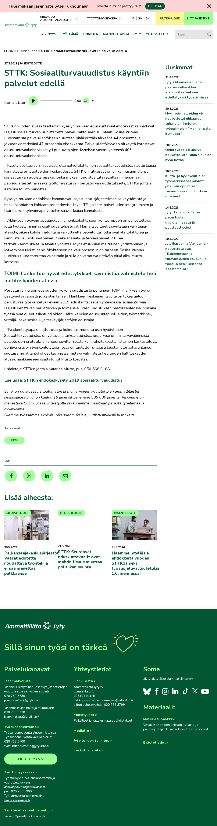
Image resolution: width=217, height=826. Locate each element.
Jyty (137, 34)
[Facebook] (156, 691)
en (148, 18)
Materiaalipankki (157, 719)
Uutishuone (28, 51)
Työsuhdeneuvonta (20, 727)
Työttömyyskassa (102, 18)
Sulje (209, 6)
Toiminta (90, 34)
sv (140, 18)
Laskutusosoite (87, 750)
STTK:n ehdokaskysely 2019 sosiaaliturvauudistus (73, 380)
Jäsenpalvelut (16, 681)
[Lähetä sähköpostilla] (65, 476)
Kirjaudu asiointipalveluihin (56, 18)
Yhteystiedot (158, 34)
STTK (14, 440)
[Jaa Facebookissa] (11, 476)
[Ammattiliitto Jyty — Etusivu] (20, 28)
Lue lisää (155, 6)
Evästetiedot (154, 742)
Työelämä (69, 34)
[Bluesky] (147, 691)
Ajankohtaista (116, 34)
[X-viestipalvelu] (195, 691)
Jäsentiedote (31, 63)
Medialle (81, 730)
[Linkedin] (47, 476)
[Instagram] (165, 691)
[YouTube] (205, 691)
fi (133, 18)
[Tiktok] (185, 691)
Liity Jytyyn (29, 759)
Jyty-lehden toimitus (91, 740)
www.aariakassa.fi (17, 800)
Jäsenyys (48, 34)
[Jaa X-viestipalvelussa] (29, 476)
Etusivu (10, 51)
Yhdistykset (84, 715)
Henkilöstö (83, 681)
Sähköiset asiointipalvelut (27, 810)
